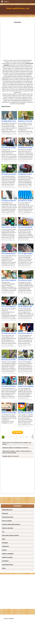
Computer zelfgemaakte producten (11, 524)
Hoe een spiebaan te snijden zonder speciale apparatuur (25, 306)
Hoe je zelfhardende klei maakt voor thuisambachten (9, 253)
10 (26, 437)
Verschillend (5, 561)
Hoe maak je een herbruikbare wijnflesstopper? (9, 333)
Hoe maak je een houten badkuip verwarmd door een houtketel (25, 280)
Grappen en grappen (7, 557)
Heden (4, 568)
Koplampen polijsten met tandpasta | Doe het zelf (15, 447)
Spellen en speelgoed (7, 553)
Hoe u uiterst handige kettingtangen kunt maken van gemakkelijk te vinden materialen (9, 280)
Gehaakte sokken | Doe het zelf (10, 456)
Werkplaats (5, 542)
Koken (3, 539)
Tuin (3, 531)
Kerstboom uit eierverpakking (9, 412)
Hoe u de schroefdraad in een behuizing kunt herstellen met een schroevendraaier (9, 306)
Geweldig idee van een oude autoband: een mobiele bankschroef (25, 174)
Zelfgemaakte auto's (7, 509)
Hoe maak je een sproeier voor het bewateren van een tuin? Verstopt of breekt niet (9, 174)
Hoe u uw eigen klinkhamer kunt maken (25, 253)
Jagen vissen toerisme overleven (10, 535)
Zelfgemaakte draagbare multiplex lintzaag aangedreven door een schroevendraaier (17, 451)
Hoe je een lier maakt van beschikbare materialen (25, 333)
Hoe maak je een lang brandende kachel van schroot (25, 412)
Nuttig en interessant (7, 528)
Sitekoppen (17, 506)
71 (31, 437)
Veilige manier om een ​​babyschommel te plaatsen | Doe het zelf (16, 443)
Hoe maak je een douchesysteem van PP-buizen (25, 147)
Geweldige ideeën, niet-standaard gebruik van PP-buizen (9, 121)
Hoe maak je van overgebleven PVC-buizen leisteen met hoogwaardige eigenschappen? (25, 200)
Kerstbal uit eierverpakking (25, 386)
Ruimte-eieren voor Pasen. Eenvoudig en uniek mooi (9, 227)
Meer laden (18, 432)
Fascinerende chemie (7, 517)
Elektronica (5, 513)
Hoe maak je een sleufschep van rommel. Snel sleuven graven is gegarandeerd (9, 359)
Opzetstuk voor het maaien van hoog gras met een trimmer (25, 121)
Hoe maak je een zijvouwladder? (9, 200)
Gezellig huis (5, 546)
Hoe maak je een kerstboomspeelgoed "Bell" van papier (25, 359)
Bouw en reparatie (7, 520)
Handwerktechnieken (7, 564)
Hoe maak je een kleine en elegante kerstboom (9, 386)
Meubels (4, 550)
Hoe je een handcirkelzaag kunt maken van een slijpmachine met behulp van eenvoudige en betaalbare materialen (25, 227)
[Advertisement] (17, 40)
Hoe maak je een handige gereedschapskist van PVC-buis (9, 147)
